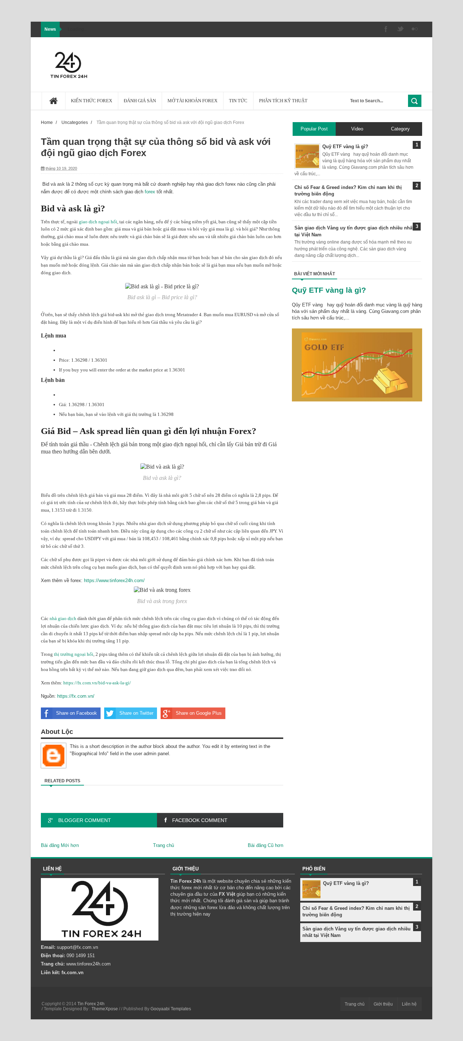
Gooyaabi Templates (170, 1008)
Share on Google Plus (199, 713)
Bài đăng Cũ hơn (265, 845)
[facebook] (386, 29)
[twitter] (400, 29)
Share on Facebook (76, 713)
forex (150, 191)
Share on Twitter (136, 713)
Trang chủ (163, 845)
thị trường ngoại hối (73, 654)
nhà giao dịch (63, 618)
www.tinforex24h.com (88, 964)
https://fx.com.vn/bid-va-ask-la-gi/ (97, 682)
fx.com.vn (72, 972)
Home (47, 122)
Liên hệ (409, 1004)
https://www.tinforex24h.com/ (114, 580)
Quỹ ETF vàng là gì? (329, 290)
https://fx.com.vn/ (75, 696)
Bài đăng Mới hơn (60, 845)
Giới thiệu (383, 1004)
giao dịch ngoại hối (98, 221)
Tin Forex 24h (91, 1003)
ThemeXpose (105, 1008)
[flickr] (415, 29)
